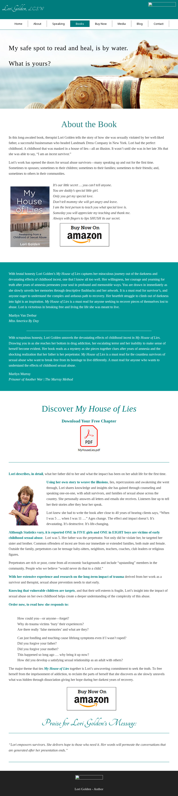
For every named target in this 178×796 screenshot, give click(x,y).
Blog (140, 24)
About (37, 24)
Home (18, 24)
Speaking (58, 24)
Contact (158, 24)
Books (80, 24)
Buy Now (101, 24)
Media (122, 24)
